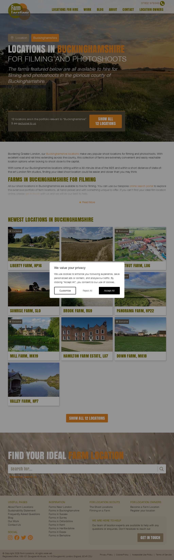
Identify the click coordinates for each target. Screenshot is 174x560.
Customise (65, 290)
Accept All (109, 290)
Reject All (87, 290)
